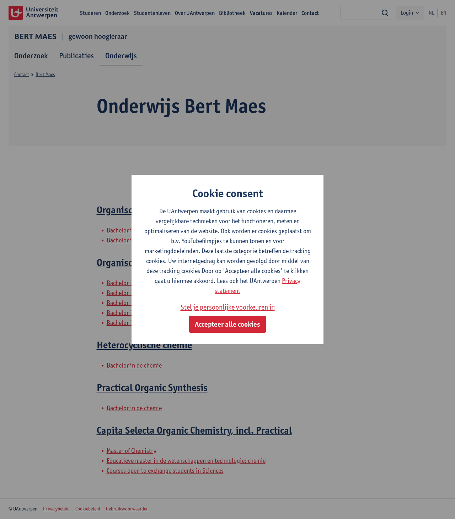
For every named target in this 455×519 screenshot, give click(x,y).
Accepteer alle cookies (227, 324)
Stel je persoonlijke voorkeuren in (228, 307)
